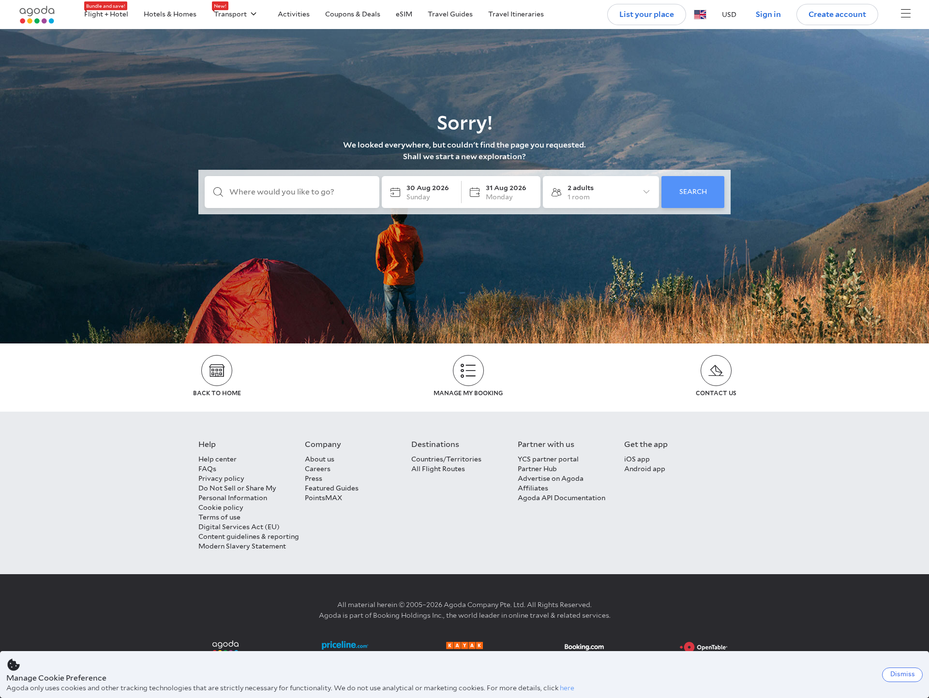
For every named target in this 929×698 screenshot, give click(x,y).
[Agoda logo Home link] (37, 15)
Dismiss (902, 674)
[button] (700, 14)
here (567, 688)
